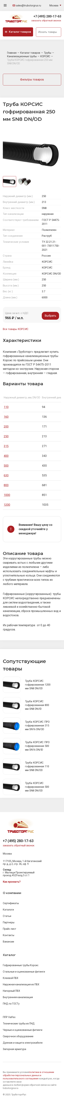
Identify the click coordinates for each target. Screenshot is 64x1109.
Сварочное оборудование (18, 1036)
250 (6, 436)
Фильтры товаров (32, 79)
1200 (7, 504)
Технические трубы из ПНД (19, 1023)
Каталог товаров (20, 31)
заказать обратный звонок (46, 20)
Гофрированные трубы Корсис (20, 965)
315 (6, 446)
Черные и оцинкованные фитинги (22, 1030)
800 (6, 485)
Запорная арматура (14, 1049)
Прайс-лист (9, 928)
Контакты (8, 935)
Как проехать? (12, 881)
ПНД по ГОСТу (11, 1003)
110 (6, 407)
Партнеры (8, 922)
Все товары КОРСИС (15, 329)
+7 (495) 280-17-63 (47, 16)
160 (6, 416)
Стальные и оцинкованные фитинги (24, 971)
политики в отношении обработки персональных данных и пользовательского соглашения (28, 1075)
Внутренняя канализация (18, 997)
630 (6, 475)
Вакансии (8, 941)
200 (6, 426)
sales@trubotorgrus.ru (28, 5)
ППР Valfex (9, 1017)
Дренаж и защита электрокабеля (22, 1042)
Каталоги (8, 909)
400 (6, 456)
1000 (7, 495)
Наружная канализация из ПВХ (21, 984)
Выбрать (50, 315)
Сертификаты (11, 903)
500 (6, 465)
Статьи (7, 916)
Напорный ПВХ (11, 990)
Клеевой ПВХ (10, 978)
